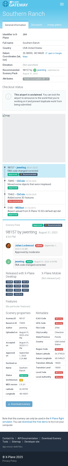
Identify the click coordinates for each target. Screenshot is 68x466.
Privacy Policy (9, 461)
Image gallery (55, 25)
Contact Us (8, 438)
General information (15, 25)
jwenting (42, 70)
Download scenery (20, 404)
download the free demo (35, 421)
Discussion (36, 25)
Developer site (32, 441)
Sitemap (16, 441)
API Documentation (28, 438)
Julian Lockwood (24, 245)
